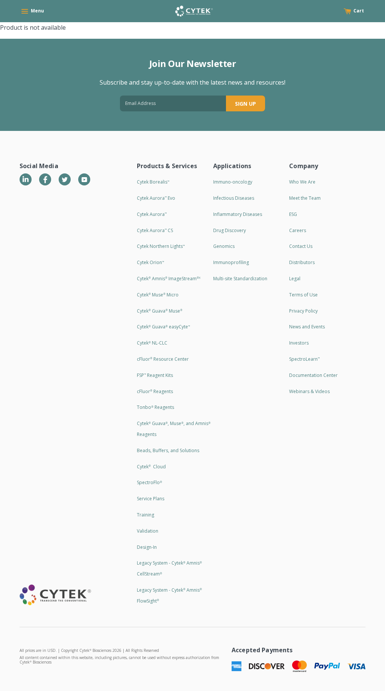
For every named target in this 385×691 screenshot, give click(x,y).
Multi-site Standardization (240, 278)
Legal (294, 278)
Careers (297, 230)
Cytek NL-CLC (152, 343)
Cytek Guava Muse (159, 311)
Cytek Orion (150, 262)
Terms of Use (303, 295)
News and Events (307, 326)
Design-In (147, 547)
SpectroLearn (304, 359)
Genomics (224, 246)
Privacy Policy (303, 311)
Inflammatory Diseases (237, 214)
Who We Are (302, 182)
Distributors (302, 262)
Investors (299, 343)
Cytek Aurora (152, 214)
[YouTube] (84, 179)
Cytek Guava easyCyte (163, 326)
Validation (147, 531)
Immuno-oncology (232, 182)
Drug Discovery (229, 230)
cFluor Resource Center (163, 359)
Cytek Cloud (151, 466)
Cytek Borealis (153, 182)
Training (145, 515)
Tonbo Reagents (155, 407)
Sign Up (245, 103)
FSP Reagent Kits (155, 375)
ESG (293, 214)
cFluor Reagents (155, 391)
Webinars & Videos (309, 391)
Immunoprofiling (231, 262)
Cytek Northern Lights (161, 246)
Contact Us (300, 246)
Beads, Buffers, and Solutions (168, 450)
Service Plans (150, 498)
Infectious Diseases (233, 198)
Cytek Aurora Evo (156, 198)
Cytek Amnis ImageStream (168, 278)
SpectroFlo (149, 482)
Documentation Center (313, 375)
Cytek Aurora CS (155, 230)
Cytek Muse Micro (158, 295)
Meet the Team (305, 198)
